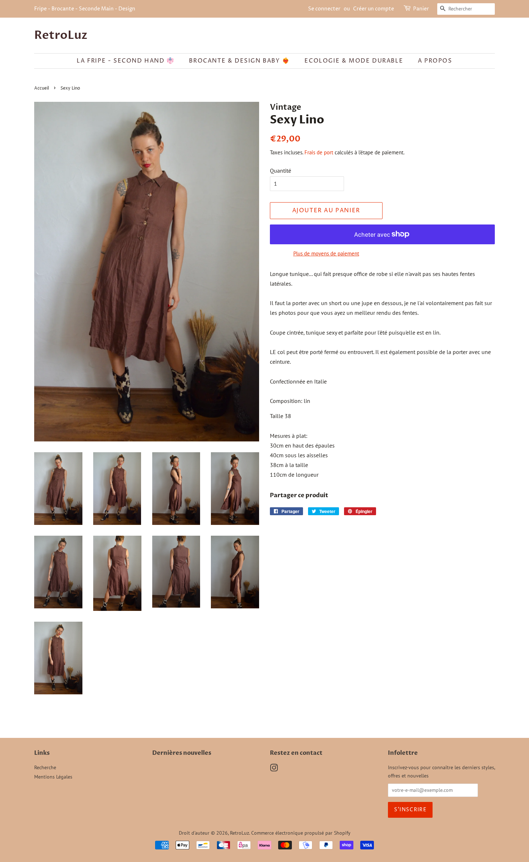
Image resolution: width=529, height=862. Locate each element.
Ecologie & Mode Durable (353, 61)
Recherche (45, 767)
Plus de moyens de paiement (326, 253)
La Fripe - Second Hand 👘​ (125, 61)
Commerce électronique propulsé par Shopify (301, 833)
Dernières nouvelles (181, 753)
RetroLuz (60, 35)
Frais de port (318, 152)
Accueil (41, 88)
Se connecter (324, 8)
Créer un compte (373, 8)
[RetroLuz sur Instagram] (274, 769)
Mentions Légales (53, 776)
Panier (421, 8)
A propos (435, 61)
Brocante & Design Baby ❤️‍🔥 (239, 61)
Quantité (280, 170)
